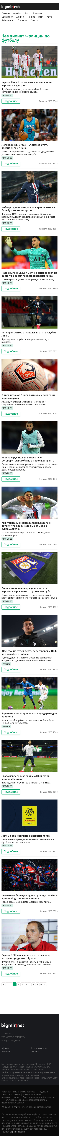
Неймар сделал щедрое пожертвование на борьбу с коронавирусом (28, 209)
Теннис (31, 16)
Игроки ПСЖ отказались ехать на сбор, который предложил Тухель (26, 956)
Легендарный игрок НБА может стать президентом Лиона (25, 146)
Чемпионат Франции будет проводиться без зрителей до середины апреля (29, 896)
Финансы (35, 1051)
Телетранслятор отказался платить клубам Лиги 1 (29, 334)
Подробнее (11, 101)
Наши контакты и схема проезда (18, 1091)
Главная (6, 13)
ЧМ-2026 (7, 95)
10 (41, 984)
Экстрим (22, 20)
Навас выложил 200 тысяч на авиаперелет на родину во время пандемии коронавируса (29, 274)
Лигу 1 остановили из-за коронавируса (26, 835)
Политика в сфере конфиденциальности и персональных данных (24, 1101)
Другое (34, 20)
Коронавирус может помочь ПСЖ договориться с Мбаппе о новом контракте (28, 459)
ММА (40, 16)
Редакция (43, 1091)
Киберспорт (8, 20)
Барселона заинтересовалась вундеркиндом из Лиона (29, 715)
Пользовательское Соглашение (39, 1097)
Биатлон (37, 13)
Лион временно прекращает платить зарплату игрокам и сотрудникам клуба (26, 589)
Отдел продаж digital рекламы (36, 1106)
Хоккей (20, 16)
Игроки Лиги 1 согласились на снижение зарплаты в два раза (27, 84)
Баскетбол (7, 16)
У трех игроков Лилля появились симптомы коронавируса (28, 396)
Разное (6, 663)
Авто (49, 16)
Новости (6, 1051)
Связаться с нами (11, 1094)
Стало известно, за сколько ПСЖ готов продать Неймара (25, 777)
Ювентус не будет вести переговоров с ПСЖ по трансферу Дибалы (29, 652)
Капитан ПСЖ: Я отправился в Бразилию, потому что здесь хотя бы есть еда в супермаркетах (26, 526)
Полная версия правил (13, 1131)
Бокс (27, 13)
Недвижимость (39, 1048)
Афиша (5, 1048)
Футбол (17, 13)
